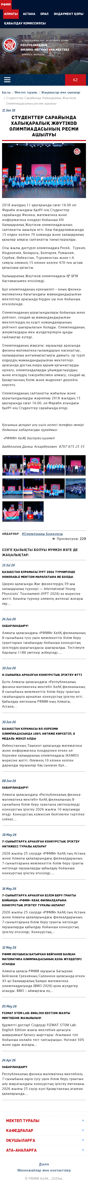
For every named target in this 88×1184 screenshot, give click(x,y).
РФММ (9, 44)
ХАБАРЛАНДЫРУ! (15, 626)
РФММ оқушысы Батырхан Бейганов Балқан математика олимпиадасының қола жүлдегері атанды (42, 959)
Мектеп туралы (26, 92)
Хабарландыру (14, 1067)
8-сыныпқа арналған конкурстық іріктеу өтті (42, 675)
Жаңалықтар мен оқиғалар (60, 92)
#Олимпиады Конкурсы (42, 534)
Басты (6, 92)
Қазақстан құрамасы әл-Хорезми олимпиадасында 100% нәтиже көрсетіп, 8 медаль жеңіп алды (38, 733)
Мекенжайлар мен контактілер (44, 1170)
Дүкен (44, 1164)
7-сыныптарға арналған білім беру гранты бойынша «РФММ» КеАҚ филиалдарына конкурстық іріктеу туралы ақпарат (39, 900)
